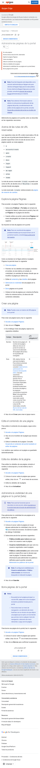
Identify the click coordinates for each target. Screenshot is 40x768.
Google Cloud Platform (8, 746)
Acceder (35, 2)
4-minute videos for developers (11, 721)
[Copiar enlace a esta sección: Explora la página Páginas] (28, 199)
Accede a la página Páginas (14, 322)
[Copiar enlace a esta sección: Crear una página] (20, 303)
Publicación (14, 31)
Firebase (4, 743)
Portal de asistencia (8, 710)
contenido (14, 279)
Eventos (4, 687)
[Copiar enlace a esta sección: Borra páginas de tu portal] (29, 587)
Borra (7, 289)
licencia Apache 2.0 (28, 666)
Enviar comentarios (10, 39)
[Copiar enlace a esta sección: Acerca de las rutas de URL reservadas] (14, 130)
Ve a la (24, 76)
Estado (4, 707)
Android (4, 737)
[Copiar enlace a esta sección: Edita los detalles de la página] (32, 459)
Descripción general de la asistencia (12, 704)
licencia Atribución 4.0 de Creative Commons (22, 664)
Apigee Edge (7, 8)
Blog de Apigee (6, 724)
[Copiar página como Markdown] (4, 46)
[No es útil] (18, 34)
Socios (4, 690)
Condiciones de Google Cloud (11, 760)
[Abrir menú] (3, 2)
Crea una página (10, 265)
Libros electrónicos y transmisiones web (14, 693)
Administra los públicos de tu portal (21, 562)
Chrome (4, 740)
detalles (25, 279)
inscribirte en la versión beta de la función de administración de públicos (21, 507)
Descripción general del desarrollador (13, 718)
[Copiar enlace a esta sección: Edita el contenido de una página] (35, 421)
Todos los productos (8, 749)
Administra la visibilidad (13, 283)
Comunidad (5, 701)
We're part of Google (8, 684)
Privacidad (5, 756)
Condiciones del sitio (16, 756)
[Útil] (15, 34)
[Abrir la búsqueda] (29, 2)
